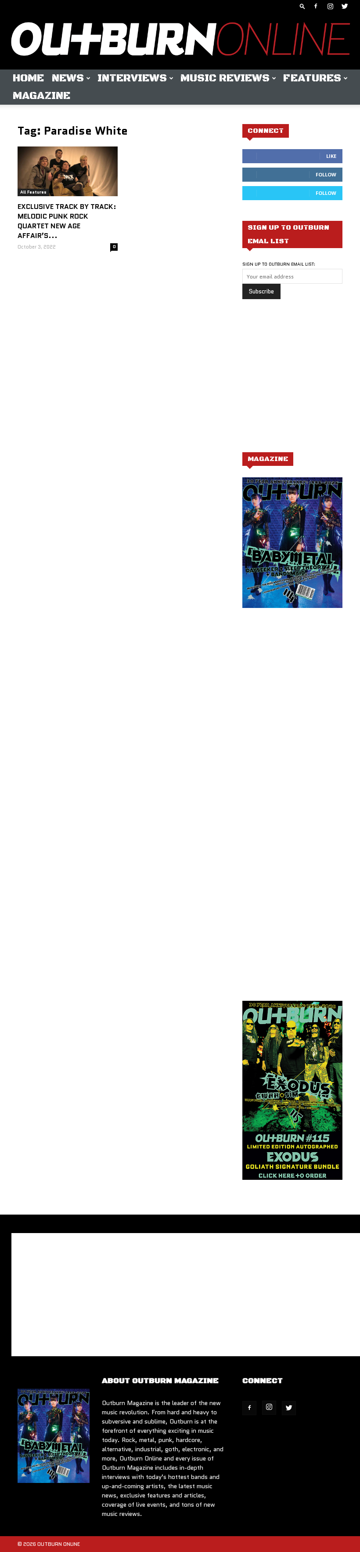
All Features (33, 192)
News (68, 78)
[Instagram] (330, 6)
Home (28, 78)
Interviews (132, 78)
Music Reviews (225, 78)
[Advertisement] (301, 380)
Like (331, 156)
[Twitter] (344, 6)
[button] (302, 6)
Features (312, 78)
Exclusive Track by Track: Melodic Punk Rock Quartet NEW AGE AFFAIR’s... (67, 221)
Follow (326, 174)
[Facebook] (315, 6)
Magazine (41, 95)
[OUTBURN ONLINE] (180, 41)
